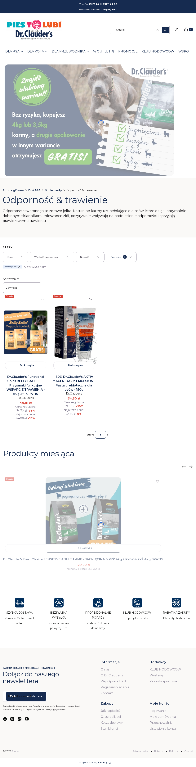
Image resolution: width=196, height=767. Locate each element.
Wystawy (157, 675)
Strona (90, 434)
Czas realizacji (111, 717)
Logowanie (158, 711)
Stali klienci (109, 728)
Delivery (173, 751)
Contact (188, 751)
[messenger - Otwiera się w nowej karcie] (19, 719)
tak (10, 266)
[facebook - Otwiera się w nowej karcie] (5, 719)
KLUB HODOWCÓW (165, 669)
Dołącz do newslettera (26, 696)
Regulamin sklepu (115, 687)
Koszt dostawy (112, 722)
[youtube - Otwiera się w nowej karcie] (26, 719)
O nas (105, 669)
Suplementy (53, 190)
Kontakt (107, 693)
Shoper (15, 751)
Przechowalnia (161, 722)
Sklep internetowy (93, 762)
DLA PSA (34, 190)
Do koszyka (27, 365)
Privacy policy (140, 751)
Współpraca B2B (113, 681)
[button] (165, 30)
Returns (158, 751)
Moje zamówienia (163, 717)
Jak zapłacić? (110, 711)
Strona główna (13, 190)
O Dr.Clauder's (112, 675)
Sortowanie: (11, 279)
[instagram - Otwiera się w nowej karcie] (12, 719)
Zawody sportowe (163, 681)
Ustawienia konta (163, 728)
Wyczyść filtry (36, 266)
